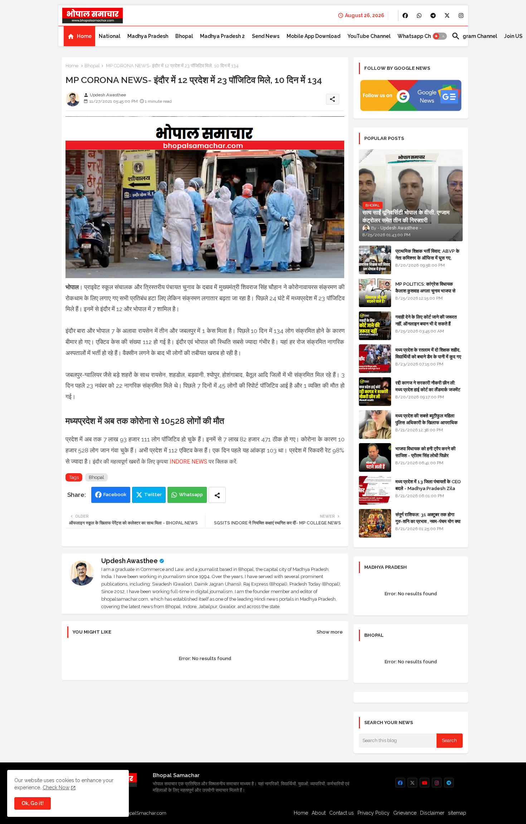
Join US (513, 36)
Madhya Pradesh (147, 36)
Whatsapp (191, 494)
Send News (265, 36)
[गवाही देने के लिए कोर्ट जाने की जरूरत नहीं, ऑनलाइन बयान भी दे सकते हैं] (375, 325)
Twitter (153, 494)
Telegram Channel (474, 36)
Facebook (114, 494)
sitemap (457, 813)
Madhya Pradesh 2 (222, 36)
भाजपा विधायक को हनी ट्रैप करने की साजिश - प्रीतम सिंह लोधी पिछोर (425, 452)
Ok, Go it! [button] (32, 803)
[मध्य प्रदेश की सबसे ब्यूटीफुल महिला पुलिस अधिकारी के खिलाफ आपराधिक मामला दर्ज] (375, 424)
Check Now (56, 787)
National (109, 36)
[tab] (79, 36)
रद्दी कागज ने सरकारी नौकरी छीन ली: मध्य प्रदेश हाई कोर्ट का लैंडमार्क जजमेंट (427, 386)
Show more (330, 632)
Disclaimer (432, 813)
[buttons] (405, 15)
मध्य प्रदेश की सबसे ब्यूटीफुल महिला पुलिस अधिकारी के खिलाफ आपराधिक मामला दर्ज (426, 422)
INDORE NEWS (188, 461)
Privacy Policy (373, 813)
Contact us (341, 813)
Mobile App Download (313, 36)
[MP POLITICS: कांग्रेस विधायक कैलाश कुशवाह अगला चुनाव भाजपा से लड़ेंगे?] (375, 292)
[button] (440, 36)
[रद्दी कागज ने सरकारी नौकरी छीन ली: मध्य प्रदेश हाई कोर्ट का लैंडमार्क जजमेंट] (375, 391)
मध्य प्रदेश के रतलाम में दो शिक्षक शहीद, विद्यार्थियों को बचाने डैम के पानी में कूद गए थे (428, 356)
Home (84, 36)
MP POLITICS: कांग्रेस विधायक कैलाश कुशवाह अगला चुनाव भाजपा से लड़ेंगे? (425, 290)
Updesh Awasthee (129, 560)
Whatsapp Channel (421, 36)
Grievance (405, 813)
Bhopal (184, 36)
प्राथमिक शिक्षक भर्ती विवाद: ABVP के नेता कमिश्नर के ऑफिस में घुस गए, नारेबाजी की (427, 257)
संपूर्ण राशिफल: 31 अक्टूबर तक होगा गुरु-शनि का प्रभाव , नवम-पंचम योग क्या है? (428, 521)
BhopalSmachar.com (143, 813)
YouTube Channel (368, 36)
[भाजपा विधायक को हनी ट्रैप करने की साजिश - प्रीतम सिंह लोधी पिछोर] (375, 457)
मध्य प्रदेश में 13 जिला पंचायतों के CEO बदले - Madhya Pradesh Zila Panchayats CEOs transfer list (428, 491)
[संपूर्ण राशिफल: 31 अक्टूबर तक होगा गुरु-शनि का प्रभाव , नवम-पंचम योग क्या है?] (375, 523)
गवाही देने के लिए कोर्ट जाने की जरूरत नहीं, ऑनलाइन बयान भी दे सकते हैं (426, 320)
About (319, 813)
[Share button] (217, 495)
